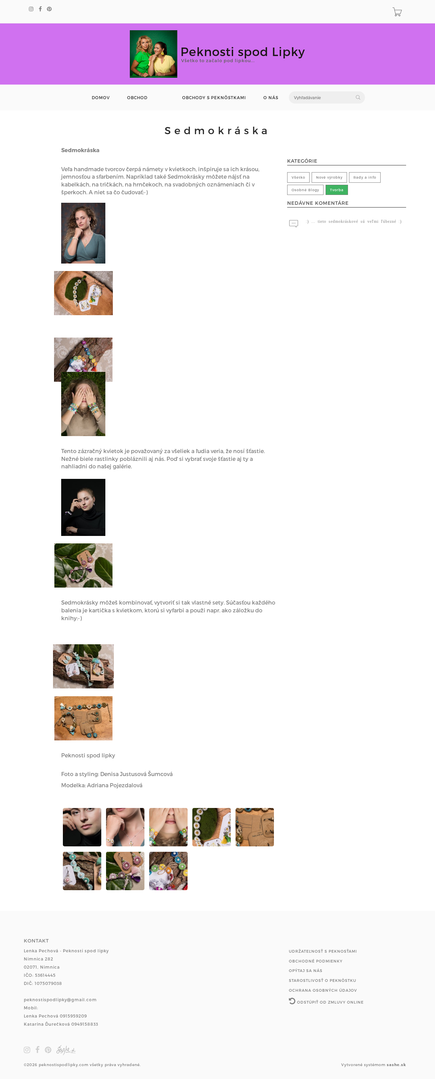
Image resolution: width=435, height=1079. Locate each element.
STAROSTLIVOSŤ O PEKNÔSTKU (322, 980)
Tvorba (337, 190)
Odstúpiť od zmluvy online (330, 1002)
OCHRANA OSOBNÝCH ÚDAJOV (323, 990)
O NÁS (270, 97)
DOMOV (101, 97)
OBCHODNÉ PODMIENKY (316, 961)
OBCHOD (137, 97)
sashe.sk (396, 1064)
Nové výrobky (329, 177)
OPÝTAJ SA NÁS (306, 970)
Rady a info (364, 177)
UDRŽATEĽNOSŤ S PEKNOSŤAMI (323, 951)
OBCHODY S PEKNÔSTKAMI (214, 97)
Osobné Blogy (305, 190)
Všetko (298, 177)
